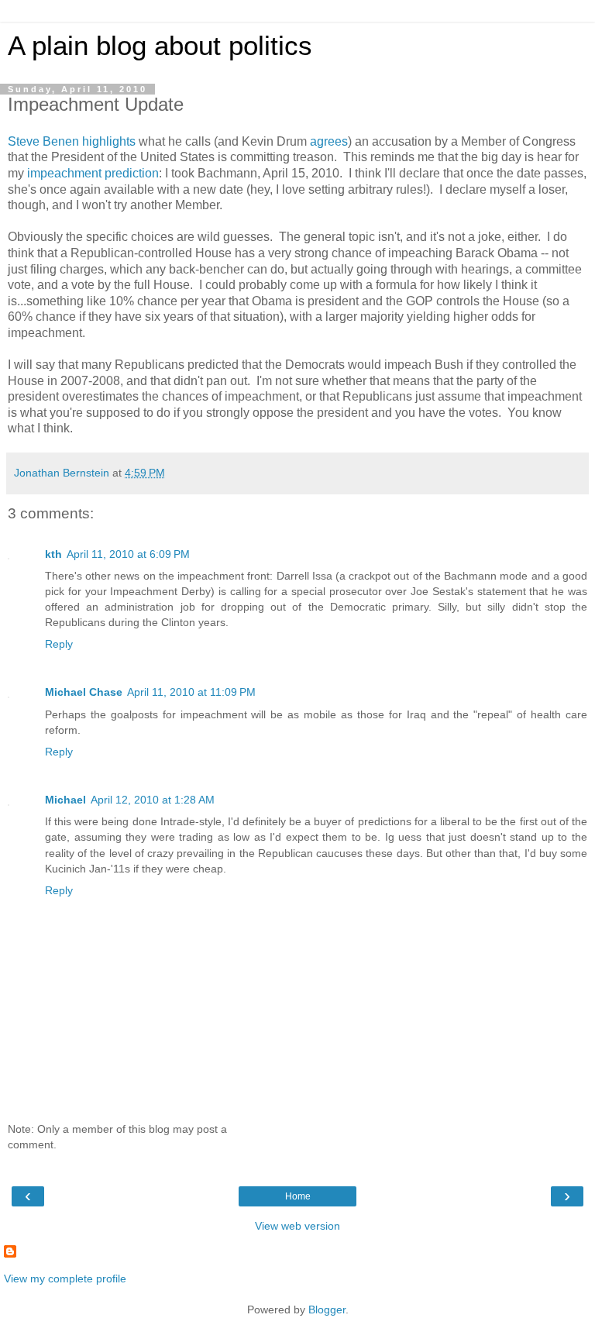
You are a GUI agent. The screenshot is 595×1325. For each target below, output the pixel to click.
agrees (329, 141)
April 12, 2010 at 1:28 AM (153, 799)
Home (298, 1196)
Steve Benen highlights (72, 141)
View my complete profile (65, 1278)
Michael (65, 799)
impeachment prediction (93, 173)
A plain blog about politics (160, 45)
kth (53, 554)
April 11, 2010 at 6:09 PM (128, 554)
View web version (297, 1226)
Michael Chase (83, 692)
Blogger (327, 1309)
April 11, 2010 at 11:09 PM (191, 692)
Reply (59, 644)
